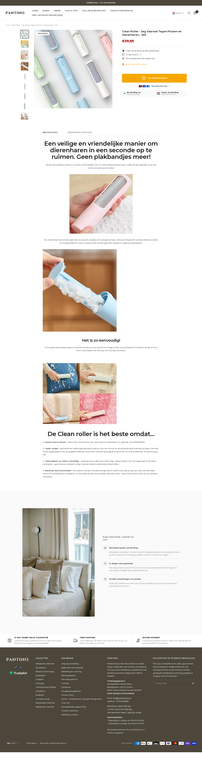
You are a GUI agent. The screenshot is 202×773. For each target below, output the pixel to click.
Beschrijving (50, 132)
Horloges (40, 683)
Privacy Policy (67, 695)
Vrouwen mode (43, 699)
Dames (45, 11)
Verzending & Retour (80, 132)
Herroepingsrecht (69, 679)
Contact (156, 676)
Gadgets (39, 679)
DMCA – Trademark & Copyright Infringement (81, 699)
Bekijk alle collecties (45, 664)
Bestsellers (40, 675)
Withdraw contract (69, 714)
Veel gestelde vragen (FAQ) (47, 15)
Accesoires (41, 667)
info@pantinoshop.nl (122, 698)
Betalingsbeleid (68, 675)
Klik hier (127, 706)
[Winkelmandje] (195, 13)
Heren (57, 11)
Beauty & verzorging (45, 671)
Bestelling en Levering (71, 671)
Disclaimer (66, 687)
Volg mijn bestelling (94, 11)
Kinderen (40, 695)
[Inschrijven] (192, 683)
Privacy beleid (184, 673)
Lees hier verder (134, 712)
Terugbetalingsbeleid (71, 691)
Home (35, 11)
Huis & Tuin (71, 11)
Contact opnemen (69, 711)
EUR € (178, 13)
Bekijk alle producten (45, 703)
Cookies (65, 683)
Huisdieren (40, 691)
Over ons (65, 703)
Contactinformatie (121, 11)
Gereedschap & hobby (46, 687)
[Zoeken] (189, 13)
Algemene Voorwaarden (72, 667)
